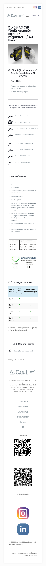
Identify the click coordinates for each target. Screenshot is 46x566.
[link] (35, 7)
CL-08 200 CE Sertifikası (24, 143)
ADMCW (20, 544)
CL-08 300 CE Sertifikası (24, 156)
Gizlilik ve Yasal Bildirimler (21, 553)
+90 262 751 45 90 (16, 7)
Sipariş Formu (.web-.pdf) (23, 351)
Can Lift (18, 542)
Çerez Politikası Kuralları (30, 554)
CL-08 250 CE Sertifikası (24, 149)
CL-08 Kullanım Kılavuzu (24, 116)
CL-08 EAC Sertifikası (23, 162)
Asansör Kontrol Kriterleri (24, 135)
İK (23, 427)
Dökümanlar (23, 417)
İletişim (23, 422)
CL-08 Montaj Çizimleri (23, 122)
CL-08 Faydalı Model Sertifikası (26, 128)
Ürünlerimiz (23, 412)
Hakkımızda (23, 407)
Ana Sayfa (23, 402)
